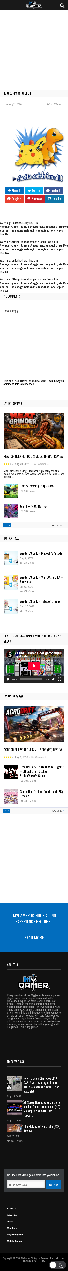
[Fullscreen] (59, 679)
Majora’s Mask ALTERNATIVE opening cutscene (42, 603)
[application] (34, 666)
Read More (34, 937)
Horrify (41, 1260)
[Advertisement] (34, 47)
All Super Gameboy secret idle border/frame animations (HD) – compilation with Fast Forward (41, 1109)
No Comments (41, 464)
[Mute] (54, 679)
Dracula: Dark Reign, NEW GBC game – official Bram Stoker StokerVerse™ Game (42, 771)
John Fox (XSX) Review (33, 506)
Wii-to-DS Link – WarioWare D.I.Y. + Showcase (41, 555)
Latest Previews (13, 697)
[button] (57, 1265)
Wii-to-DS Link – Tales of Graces (40, 577)
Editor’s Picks (15, 1062)
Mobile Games (14, 1241)
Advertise (12, 1215)
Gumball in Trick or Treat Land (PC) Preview (41, 793)
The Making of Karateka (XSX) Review (41, 1128)
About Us (12, 1208)
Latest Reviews (13, 403)
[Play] (8, 679)
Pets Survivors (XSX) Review (37, 486)
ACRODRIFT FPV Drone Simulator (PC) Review (33, 749)
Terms (10, 1221)
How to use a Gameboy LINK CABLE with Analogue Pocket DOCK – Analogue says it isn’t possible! (41, 1085)
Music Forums (29, 1260)
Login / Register (15, 1234)
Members (12, 1228)
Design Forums (57, 1258)
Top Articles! (12, 538)
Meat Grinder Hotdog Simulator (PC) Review (33, 456)
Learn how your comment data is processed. (33, 382)
